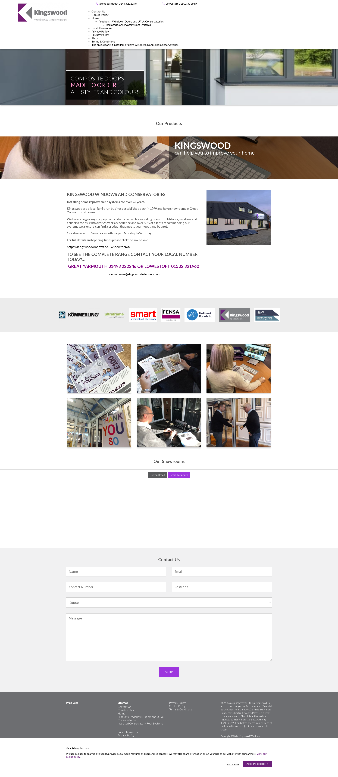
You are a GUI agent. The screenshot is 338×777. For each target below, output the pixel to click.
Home (95, 18)
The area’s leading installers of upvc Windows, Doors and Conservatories (135, 44)
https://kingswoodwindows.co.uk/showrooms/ (98, 247)
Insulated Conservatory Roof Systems (128, 24)
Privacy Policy (100, 31)
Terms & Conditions (103, 41)
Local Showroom (102, 28)
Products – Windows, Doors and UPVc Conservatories (131, 21)
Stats (95, 38)
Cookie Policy (100, 14)
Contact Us (98, 11)
